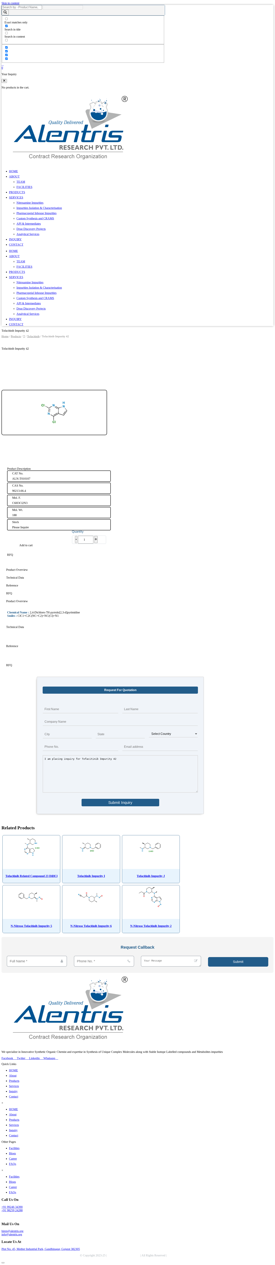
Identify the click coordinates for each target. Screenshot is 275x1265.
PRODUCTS (17, 192)
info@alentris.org (11, 1234)
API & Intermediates (28, 223)
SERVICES (16, 197)
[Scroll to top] (2, 1262)
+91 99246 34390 (12, 1207)
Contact (13, 1096)
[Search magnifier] (5, 12)
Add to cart (26, 545)
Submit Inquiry (120, 802)
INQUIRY (15, 239)
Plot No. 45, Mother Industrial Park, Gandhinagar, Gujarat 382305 (40, 1249)
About (12, 1075)
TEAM (20, 181)
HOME (13, 171)
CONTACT (16, 244)
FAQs (12, 1163)
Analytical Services (27, 234)
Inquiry (13, 1091)
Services (14, 1086)
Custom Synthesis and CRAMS (35, 218)
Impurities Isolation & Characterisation (39, 208)
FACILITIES (24, 187)
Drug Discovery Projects (31, 228)
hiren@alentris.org (12, 1231)
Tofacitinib (33, 336)
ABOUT (14, 176)
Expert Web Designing (181, 1255)
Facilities (14, 1148)
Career (13, 1158)
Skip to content (10, 3)
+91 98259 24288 (12, 1210)
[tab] (120, 570)
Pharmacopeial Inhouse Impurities (36, 213)
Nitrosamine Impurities (29, 202)
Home (5, 336)
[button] (4, 81)
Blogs (12, 1153)
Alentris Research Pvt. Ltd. (124, 1255)
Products (16, 336)
